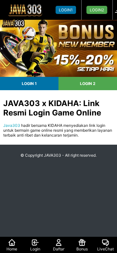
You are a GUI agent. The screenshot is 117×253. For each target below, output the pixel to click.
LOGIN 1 (29, 83)
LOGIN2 (97, 9)
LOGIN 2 (88, 83)
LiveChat (105, 249)
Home (11, 249)
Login (35, 249)
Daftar (58, 249)
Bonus (82, 249)
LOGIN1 (66, 9)
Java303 (11, 125)
